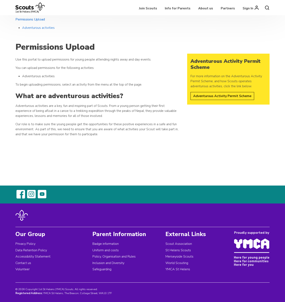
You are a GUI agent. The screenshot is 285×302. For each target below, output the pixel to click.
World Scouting (176, 263)
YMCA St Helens (177, 269)
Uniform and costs (105, 250)
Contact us (23, 263)
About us (205, 8)
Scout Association (178, 243)
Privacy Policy (25, 243)
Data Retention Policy (31, 250)
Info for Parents (177, 8)
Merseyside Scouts (179, 256)
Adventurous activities (38, 27)
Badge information (105, 243)
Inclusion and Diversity (108, 263)
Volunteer (22, 269)
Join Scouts (148, 8)
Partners (228, 8)
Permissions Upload (30, 19)
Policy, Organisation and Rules (114, 256)
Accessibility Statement (32, 256)
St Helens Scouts (178, 250)
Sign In (248, 8)
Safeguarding (101, 269)
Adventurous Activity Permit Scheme (222, 96)
